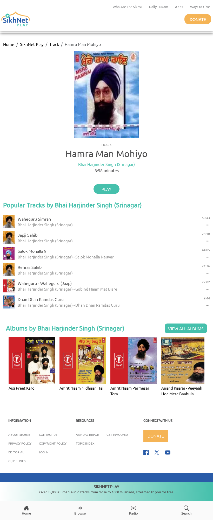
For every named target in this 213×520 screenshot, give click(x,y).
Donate (198, 19)
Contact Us (48, 434)
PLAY (106, 189)
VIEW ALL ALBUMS (186, 328)
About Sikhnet (20, 434)
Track (54, 44)
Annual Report (88, 434)
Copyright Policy (52, 443)
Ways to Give (200, 6)
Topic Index (85, 443)
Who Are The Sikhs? (127, 6)
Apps (179, 6)
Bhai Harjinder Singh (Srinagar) (106, 164)
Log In (44, 452)
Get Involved (117, 434)
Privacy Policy (19, 443)
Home (8, 44)
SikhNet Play (32, 44)
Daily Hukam (158, 6)
